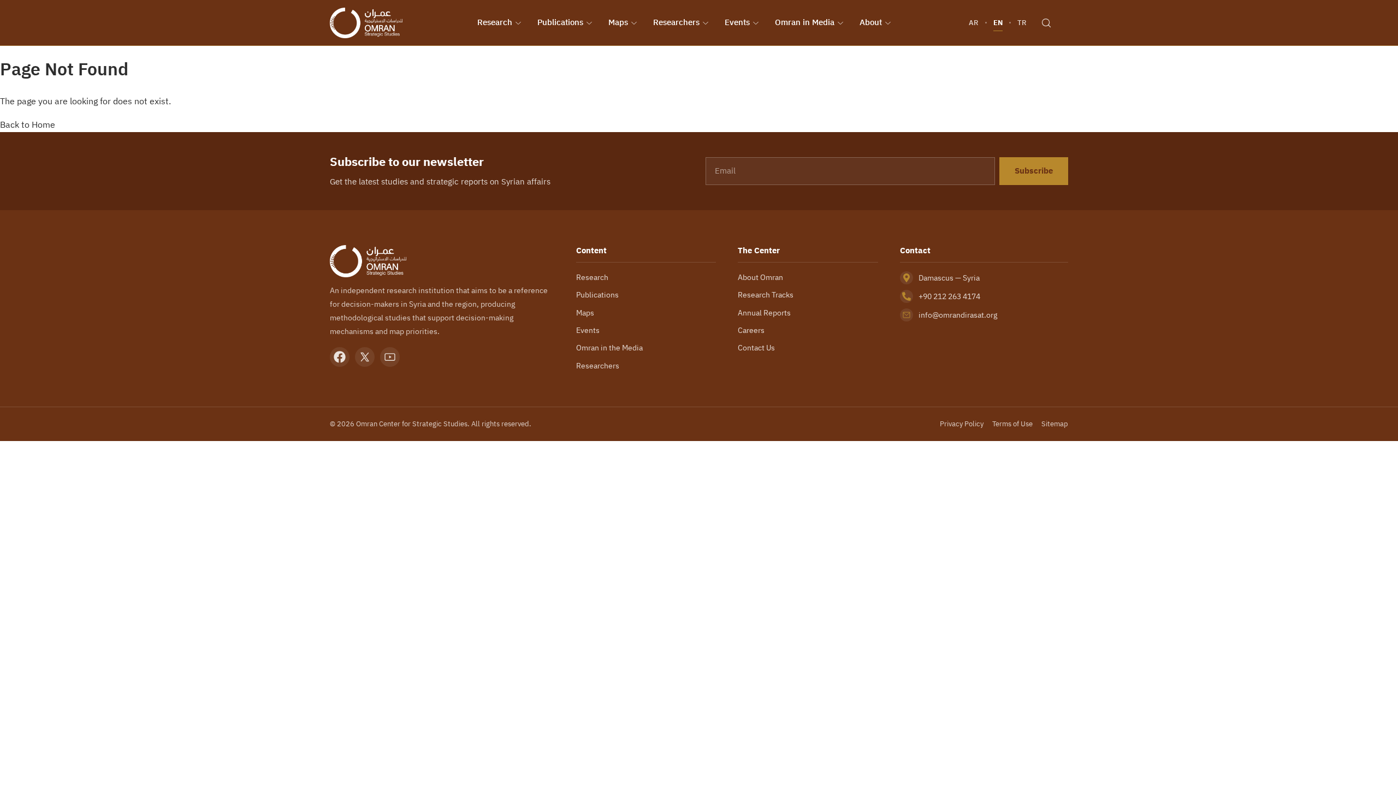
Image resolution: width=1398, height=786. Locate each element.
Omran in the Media (609, 348)
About (871, 22)
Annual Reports (764, 313)
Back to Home (27, 124)
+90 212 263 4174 (949, 296)
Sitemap (1054, 423)
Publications (560, 22)
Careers (751, 330)
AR (974, 22)
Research (494, 22)
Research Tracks (765, 295)
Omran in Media (804, 22)
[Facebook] (340, 357)
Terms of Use (1012, 423)
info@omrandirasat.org (958, 315)
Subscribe (1034, 171)
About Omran (760, 277)
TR (1022, 22)
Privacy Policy (962, 423)
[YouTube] (390, 357)
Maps (618, 22)
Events (737, 22)
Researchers (676, 22)
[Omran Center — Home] (366, 23)
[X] (365, 357)
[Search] (1046, 23)
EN (998, 22)
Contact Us (756, 348)
